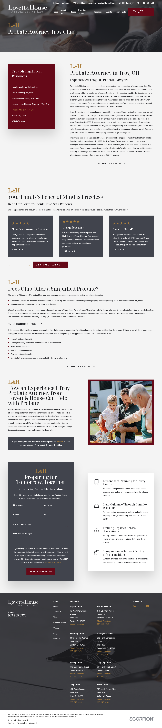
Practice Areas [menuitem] (82, 12)
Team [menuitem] (73, 12)
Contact (56, 639)
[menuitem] (32, 87)
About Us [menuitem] (63, 12)
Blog (83, 3)
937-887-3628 (103, 676)
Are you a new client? (23, 524)
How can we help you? (23, 534)
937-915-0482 (103, 702)
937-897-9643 (103, 624)
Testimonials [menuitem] (120, 12)
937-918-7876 (76, 651)
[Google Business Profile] (134, 606)
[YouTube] (147, 606)
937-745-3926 (76, 702)
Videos (56, 3)
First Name (18, 505)
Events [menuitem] (109, 12)
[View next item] (30, 265)
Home (55, 606)
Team (55, 617)
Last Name (47, 505)
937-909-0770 (145, 3)
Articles (65, 3)
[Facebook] (141, 606)
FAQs (75, 3)
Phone (16, 515)
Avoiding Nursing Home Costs (101, 3)
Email (45, 515)
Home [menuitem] (55, 12)
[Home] (27, 8)
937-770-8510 (76, 676)
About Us (57, 612)
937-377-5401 (103, 654)
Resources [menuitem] (98, 12)
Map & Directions (77, 624)
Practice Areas (59, 623)
